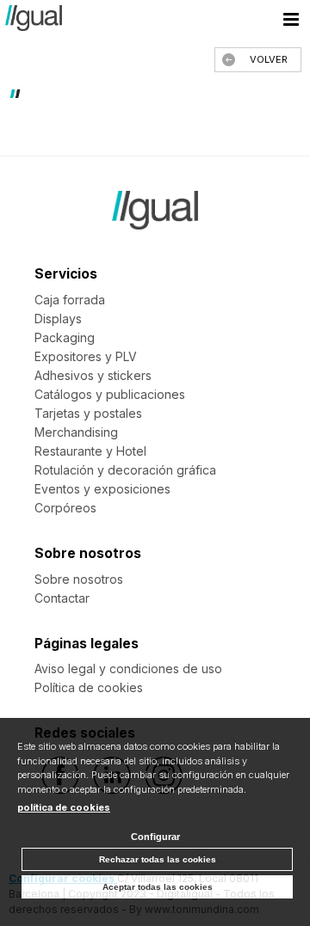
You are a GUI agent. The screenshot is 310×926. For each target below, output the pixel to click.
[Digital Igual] (33, 20)
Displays (58, 318)
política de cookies (63, 807)
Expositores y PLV (85, 356)
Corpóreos (65, 507)
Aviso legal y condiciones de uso (128, 668)
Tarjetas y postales (88, 413)
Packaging (64, 337)
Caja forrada (69, 299)
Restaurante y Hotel (90, 451)
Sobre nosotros (78, 579)
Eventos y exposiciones (102, 488)
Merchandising (76, 432)
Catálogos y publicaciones (109, 394)
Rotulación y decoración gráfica (125, 470)
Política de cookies (88, 687)
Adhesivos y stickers (93, 375)
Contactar (62, 598)
